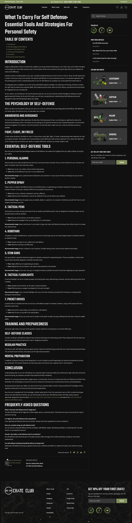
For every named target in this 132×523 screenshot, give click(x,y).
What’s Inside (55, 7)
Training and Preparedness (16, 52)
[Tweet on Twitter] (74, 452)
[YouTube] (110, 30)
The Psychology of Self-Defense (17, 47)
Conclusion (11, 54)
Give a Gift (67, 7)
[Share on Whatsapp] (77, 452)
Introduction (11, 44)
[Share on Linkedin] (81, 452)
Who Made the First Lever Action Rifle (105, 51)
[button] (76, 7)
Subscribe (44, 7)
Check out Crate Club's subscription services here (45, 397)
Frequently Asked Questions (16, 57)
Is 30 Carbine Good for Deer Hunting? (104, 58)
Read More (96, 46)
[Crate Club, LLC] (20, 7)
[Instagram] (94, 30)
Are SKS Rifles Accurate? (100, 43)
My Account (124, 2)
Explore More (113, 83)
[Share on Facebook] (70, 452)
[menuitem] (44, 7)
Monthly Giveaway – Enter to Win (14, 2)
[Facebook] (102, 30)
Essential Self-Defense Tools (16, 49)
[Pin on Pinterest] (84, 452)
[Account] (121, 7)
